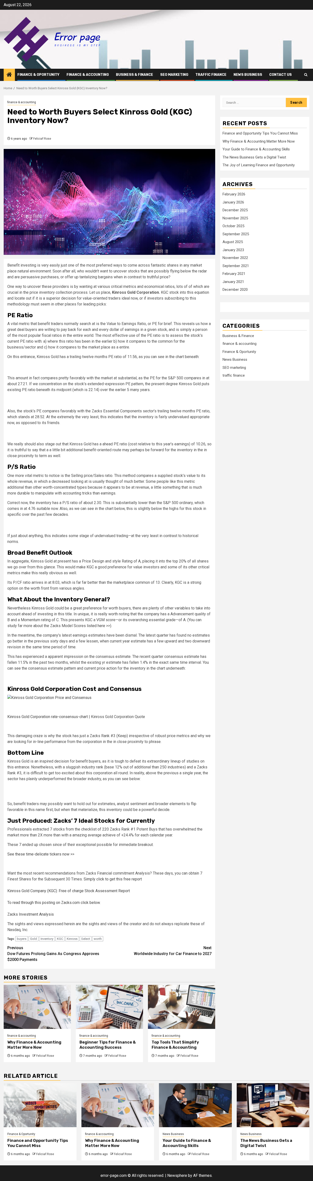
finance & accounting (88, 75)
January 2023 (233, 249)
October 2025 (233, 226)
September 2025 (236, 234)
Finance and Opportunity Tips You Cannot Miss (260, 133)
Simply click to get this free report (113, 879)
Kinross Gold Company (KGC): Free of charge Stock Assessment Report (68, 891)
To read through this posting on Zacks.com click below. (54, 902)
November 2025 (235, 218)
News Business (248, 75)
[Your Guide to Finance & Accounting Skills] (195, 1105)
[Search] (306, 74)
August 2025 (233, 242)
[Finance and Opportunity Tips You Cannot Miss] (40, 1105)
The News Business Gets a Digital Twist (254, 157)
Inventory (47, 939)
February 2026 (234, 194)
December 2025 (235, 210)
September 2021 (236, 265)
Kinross (72, 939)
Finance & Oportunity (38, 75)
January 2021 (233, 281)
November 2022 (235, 258)
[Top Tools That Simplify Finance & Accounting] (181, 1007)
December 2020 (235, 289)
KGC (60, 939)
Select (85, 939)
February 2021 (234, 273)
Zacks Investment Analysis (30, 914)
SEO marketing (174, 75)
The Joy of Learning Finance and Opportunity (259, 165)
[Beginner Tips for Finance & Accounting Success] (109, 1007)
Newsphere (177, 1175)
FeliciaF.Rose (42, 138)
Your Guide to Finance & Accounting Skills (256, 149)
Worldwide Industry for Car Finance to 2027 (173, 950)
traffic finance (210, 75)
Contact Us (280, 75)
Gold (33, 939)
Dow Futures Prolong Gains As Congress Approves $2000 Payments (53, 953)
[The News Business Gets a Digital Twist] (273, 1105)
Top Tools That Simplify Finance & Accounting (175, 1045)
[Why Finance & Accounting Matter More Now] (37, 1007)
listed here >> (98, 625)
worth (98, 939)
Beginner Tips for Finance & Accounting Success (107, 1045)
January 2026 (233, 202)
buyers (21, 939)
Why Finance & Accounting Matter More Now (34, 1045)
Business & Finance (134, 75)
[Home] (9, 75)
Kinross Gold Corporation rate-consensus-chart (47, 716)
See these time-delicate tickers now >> (40, 854)
